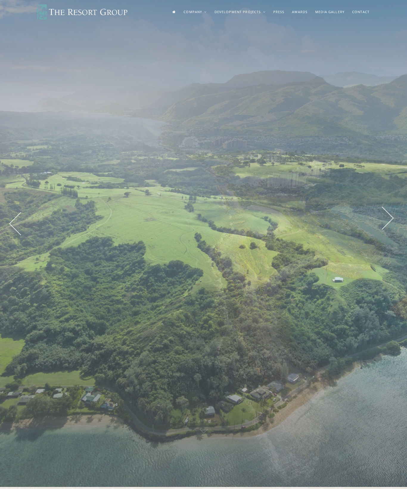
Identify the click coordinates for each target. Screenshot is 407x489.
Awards (299, 12)
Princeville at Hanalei (169, 389)
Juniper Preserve (165, 398)
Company (193, 12)
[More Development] (203, 300)
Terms (209, 456)
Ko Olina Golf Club (225, 396)
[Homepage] (174, 12)
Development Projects (238, 12)
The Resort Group (82, 12)
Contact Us (191, 456)
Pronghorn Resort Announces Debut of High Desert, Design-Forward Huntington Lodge (82, 398)
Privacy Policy (229, 456)
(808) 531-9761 (293, 404)
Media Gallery (329, 12)
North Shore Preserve (170, 373)
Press (279, 12)
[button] (20, 160)
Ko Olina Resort (164, 381)
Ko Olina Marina (222, 388)
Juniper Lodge (162, 406)
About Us (171, 456)
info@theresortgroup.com (307, 414)
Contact (360, 12)
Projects (172, 363)
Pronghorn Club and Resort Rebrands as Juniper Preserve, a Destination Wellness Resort (78, 377)
